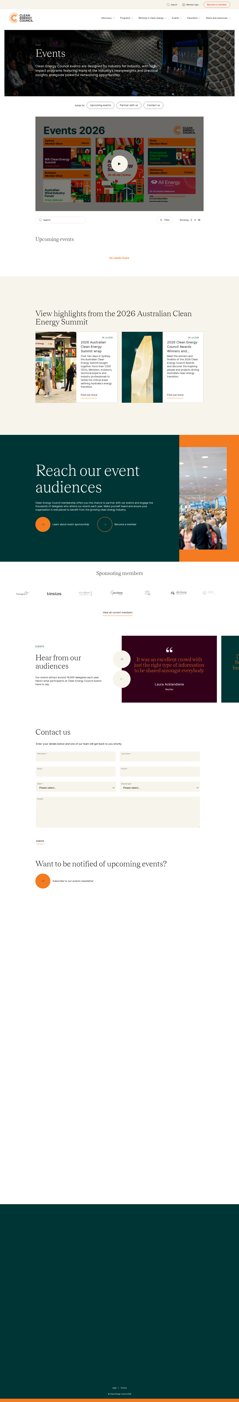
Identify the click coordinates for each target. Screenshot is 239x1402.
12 (199, 220)
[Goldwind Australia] (227, 592)
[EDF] (104, 592)
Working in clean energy (151, 18)
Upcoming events (100, 105)
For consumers (99, 1286)
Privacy (124, 1388)
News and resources (216, 18)
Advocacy (106, 18)
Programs (125, 18)
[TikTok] (131, 1252)
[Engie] (135, 592)
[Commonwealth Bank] (42, 592)
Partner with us (129, 105)
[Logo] (119, 1237)
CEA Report (69, 1273)
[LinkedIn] (115, 1252)
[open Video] (119, 164)
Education (192, 18)
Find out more (89, 394)
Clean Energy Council (118, 1394)
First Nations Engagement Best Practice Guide (72, 1299)
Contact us (153, 105)
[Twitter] (120, 1252)
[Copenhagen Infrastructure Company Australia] (73, 592)
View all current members (118, 612)
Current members (44, 1289)
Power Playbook (72, 1279)
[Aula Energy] (11, 592)
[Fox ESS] (166, 592)
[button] (122, 659)
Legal (114, 1388)
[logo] (21, 18)
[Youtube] (125, 1252)
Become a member (217, 4)
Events (175, 18)
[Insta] (111, 1252)
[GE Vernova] (196, 592)
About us (40, 1283)
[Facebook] (106, 1252)
